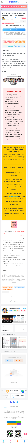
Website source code (8, 289)
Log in (9, 360)
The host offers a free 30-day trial (8, 44)
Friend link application (11, 422)
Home (3, 9)
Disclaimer (19, 422)
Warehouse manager (10, 17)
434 (19, 310)
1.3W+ (11, 310)
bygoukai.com (13, 196)
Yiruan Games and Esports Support (19, 41)
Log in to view (14, 29)
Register (19, 360)
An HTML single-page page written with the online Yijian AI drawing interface (14, 14)
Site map (19, 423)
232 (15, 310)
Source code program (9, 9)
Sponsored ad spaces (20, 44)
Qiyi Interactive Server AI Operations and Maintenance (8, 41)
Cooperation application (11, 423)
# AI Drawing (5, 291)
